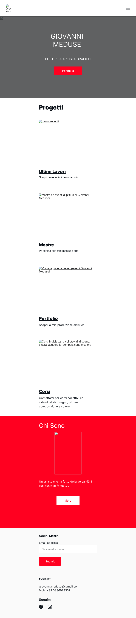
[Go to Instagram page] (50, 607)
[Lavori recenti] (68, 143)
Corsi (44, 391)
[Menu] (128, 8)
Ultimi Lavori (52, 171)
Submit (50, 561)
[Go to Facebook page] (41, 607)
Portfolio (68, 70)
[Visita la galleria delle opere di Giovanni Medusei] (68, 290)
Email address (48, 542)
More (67, 500)
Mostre (46, 244)
